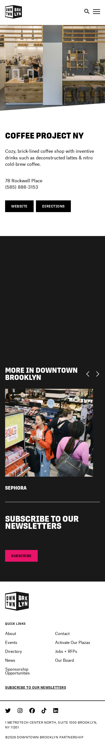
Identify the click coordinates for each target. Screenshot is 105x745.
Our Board (64, 660)
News (10, 660)
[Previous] (89, 373)
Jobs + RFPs (66, 651)
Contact (62, 633)
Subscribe (21, 556)
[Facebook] (33, 710)
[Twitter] (8, 710)
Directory (13, 651)
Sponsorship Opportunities (17, 671)
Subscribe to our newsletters (35, 687)
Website (19, 206)
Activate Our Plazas (72, 642)
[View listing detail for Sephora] (49, 432)
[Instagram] (21, 710)
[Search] (87, 12)
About (10, 633)
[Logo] (13, 18)
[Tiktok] (45, 710)
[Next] (97, 373)
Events (11, 642)
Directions (53, 206)
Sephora (16, 488)
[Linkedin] (55, 710)
